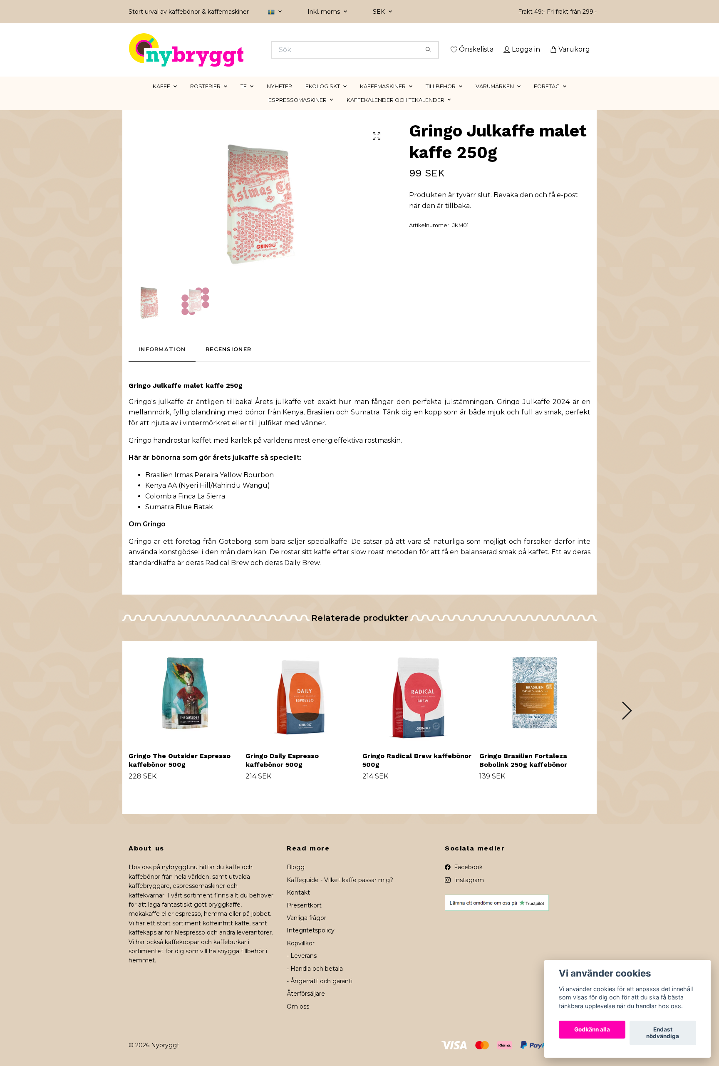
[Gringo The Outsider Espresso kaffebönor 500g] (184, 705)
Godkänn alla (592, 1029)
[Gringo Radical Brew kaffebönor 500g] (417, 705)
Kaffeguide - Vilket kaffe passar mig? (340, 891)
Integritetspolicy (311, 942)
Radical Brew (227, 574)
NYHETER (279, 98)
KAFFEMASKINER (383, 98)
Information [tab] (162, 361)
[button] (626, 722)
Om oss (298, 1018)
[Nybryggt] (244, 50)
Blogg (296, 879)
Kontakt (298, 904)
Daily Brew (302, 574)
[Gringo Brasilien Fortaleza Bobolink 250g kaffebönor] (534, 705)
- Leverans (302, 968)
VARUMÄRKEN (495, 98)
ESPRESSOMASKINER (297, 112)
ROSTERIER (205, 98)
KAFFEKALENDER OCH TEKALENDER (395, 112)
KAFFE (161, 98)
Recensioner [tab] (228, 361)
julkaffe (171, 413)
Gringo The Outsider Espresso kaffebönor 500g (180, 772)
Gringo (154, 536)
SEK (380, 11)
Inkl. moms (324, 11)
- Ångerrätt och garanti (319, 993)
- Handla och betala (315, 980)
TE (243, 98)
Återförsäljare (306, 1005)
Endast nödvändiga (662, 1033)
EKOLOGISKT (322, 98)
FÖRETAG (547, 98)
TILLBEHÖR (441, 98)
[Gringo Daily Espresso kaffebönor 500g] (300, 705)
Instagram (468, 891)
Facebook (467, 879)
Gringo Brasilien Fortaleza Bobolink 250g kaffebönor (523, 772)
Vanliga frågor (306, 929)
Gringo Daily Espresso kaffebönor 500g (282, 772)
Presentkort (304, 917)
